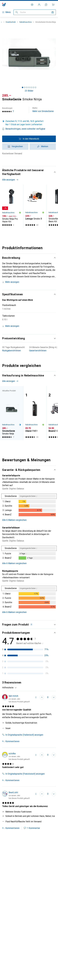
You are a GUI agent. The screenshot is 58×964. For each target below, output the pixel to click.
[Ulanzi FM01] (34, 413)
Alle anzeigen (8, 179)
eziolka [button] (12, 753)
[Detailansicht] (29, 505)
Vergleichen (17, 146)
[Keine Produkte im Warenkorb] (53, 4)
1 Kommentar (33, 828)
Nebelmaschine (25, 22)
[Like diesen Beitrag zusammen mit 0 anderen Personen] (42, 697)
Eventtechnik (11, 22)
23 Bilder (29, 90)
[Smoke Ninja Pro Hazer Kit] (11, 206)
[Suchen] (16, 12)
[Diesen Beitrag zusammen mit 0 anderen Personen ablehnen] (54, 697)
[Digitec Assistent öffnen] (46, 4)
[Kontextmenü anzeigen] (36, 697)
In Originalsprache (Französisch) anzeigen (25, 774)
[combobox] (9, 687)
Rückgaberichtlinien (11, 350)
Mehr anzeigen (12, 282)
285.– (6, 95)
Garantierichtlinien (37, 350)
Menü (8, 12)
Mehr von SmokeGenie (43, 110)
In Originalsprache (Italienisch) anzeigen (24, 735)
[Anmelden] (39, 4)
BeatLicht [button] (13, 792)
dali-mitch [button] (13, 696)
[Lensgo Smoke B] (34, 206)
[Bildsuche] (52, 12)
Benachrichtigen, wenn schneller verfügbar (25, 129)
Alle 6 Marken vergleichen (14, 520)
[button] (29, 123)
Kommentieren (12, 741)
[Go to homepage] (4, 4)
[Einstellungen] (32, 4)
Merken (44, 146)
